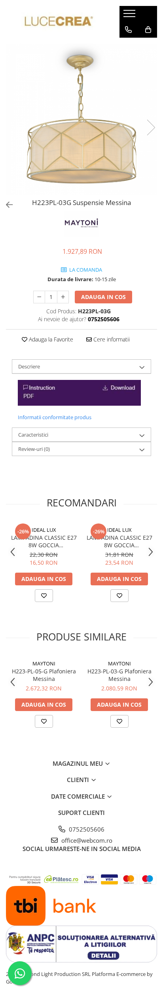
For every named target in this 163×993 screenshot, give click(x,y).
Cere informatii (111, 339)
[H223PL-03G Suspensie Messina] (81, 119)
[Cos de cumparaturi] (148, 30)
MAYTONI (43, 663)
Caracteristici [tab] (33, 434)
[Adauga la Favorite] (44, 595)
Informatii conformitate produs (54, 417)
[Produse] (130, 16)
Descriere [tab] (29, 366)
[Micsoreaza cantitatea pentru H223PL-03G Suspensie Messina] (39, 297)
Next (150, 127)
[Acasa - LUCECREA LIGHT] (56, 22)
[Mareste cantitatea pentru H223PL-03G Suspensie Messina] (63, 297)
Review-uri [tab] (34, 448)
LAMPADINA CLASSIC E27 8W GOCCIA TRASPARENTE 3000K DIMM (119, 541)
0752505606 (85, 829)
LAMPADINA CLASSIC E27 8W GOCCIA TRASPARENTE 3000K (44, 541)
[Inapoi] (6, 204)
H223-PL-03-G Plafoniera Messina (119, 674)
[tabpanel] (81, 119)
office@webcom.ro (86, 840)
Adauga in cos (103, 297)
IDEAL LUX (44, 529)
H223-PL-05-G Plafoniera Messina (44, 674)
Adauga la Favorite (50, 339)
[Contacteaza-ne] (128, 30)
